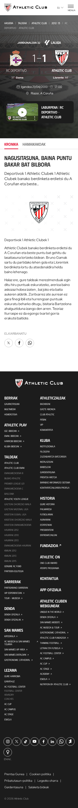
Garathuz (9, 681)
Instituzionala (47, 446)
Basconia (9, 493)
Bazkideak (45, 403)
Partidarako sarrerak (16, 587)
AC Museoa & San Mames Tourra (17, 643)
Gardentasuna (47, 472)
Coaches (8, 698)
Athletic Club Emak (14, 467)
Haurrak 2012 (11, 529)
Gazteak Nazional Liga (16, 509)
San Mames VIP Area (14, 649)
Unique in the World (50, 611)
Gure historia (47, 504)
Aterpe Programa (49, 568)
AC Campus (10, 709)
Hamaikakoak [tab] (34, 144)
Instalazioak (46, 461)
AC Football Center (14, 686)
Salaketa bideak (38, 787)
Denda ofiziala (12, 614)
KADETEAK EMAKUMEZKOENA (17, 524)
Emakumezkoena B (13, 473)
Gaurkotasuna (12, 403)
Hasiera (8, 23)
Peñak (43, 419)
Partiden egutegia (13, 571)
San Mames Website (50, 622)
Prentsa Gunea (14, 774)
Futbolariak (46, 514)
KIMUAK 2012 (10, 550)
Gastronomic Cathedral (17, 659)
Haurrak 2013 (11, 540)
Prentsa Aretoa (48, 477)
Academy (44, 673)
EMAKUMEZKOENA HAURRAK (17, 545)
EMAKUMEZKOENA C (13, 488)
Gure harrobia (12, 676)
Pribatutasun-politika (18, 781)
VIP (41, 424)
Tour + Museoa (12, 598)
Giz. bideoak (10, 430)
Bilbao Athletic (12, 478)
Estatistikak (46, 524)
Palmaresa (46, 509)
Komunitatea (46, 429)
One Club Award (48, 562)
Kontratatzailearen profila (54, 487)
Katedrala (9, 636)
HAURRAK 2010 (11, 535)
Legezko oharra (47, 781)
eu (58, 7)
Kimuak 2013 (10, 555)
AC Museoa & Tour (49, 627)
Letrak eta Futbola (50, 648)
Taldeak (22, 23)
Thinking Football (49, 642)
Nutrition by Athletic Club (54, 684)
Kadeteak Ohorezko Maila (18, 519)
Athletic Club (39, 23)
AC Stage (8, 714)
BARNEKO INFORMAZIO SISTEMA (55, 482)
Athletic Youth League (16, 498)
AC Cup (7, 704)
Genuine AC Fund (12, 566)
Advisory (9, 694)
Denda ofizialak (12, 619)
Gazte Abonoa (47, 409)
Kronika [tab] (11, 144)
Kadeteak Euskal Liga (15, 514)
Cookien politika (40, 774)
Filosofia (45, 451)
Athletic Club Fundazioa (53, 637)
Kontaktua (49, 578)
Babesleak (45, 467)
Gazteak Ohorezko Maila (17, 504)
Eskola (7, 719)
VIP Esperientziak (13, 592)
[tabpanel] (39, 251)
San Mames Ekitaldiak (15, 654)
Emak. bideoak (11, 435)
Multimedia (10, 409)
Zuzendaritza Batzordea (53, 456)
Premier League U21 (14, 483)
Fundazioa (49, 545)
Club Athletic (47, 414)
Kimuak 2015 (10, 560)
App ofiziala (50, 589)
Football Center (13, 690)
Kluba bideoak (11, 446)
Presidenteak (47, 529)
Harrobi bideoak (13, 441)
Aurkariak (45, 519)
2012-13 (56, 23)
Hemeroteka (10, 414)
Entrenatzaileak (48, 535)
